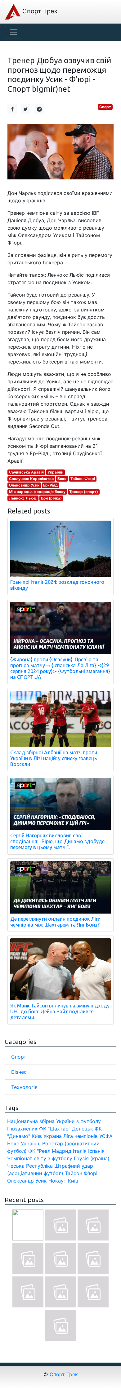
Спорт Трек (39, 11)
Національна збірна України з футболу (54, 1121)
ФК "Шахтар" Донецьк (66, 1129)
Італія (80, 1151)
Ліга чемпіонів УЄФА (88, 1136)
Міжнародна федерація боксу (37, 491)
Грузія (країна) (92, 1158)
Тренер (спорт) (83, 491)
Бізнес (19, 1072)
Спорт (105, 106)
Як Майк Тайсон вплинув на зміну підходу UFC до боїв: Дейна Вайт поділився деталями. (60, 1011)
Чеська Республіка (30, 1166)
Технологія (24, 1087)
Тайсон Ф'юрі (82, 478)
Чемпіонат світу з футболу (39, 1158)
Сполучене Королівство (31, 478)
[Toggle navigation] (13, 32)
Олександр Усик (24, 485)
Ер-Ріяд (50, 485)
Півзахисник (22, 1129)
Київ (73, 1181)
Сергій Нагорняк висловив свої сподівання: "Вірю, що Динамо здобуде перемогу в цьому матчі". (57, 841)
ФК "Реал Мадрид (49, 1151)
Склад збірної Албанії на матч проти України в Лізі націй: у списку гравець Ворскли (53, 758)
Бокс (61, 478)
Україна (52, 1136)
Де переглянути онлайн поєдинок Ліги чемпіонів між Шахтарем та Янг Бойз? (55, 922)
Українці (55, 472)
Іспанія (96, 1151)
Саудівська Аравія (26, 472)
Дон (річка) (51, 498)
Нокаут (57, 1181)
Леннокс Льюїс (23, 498)
